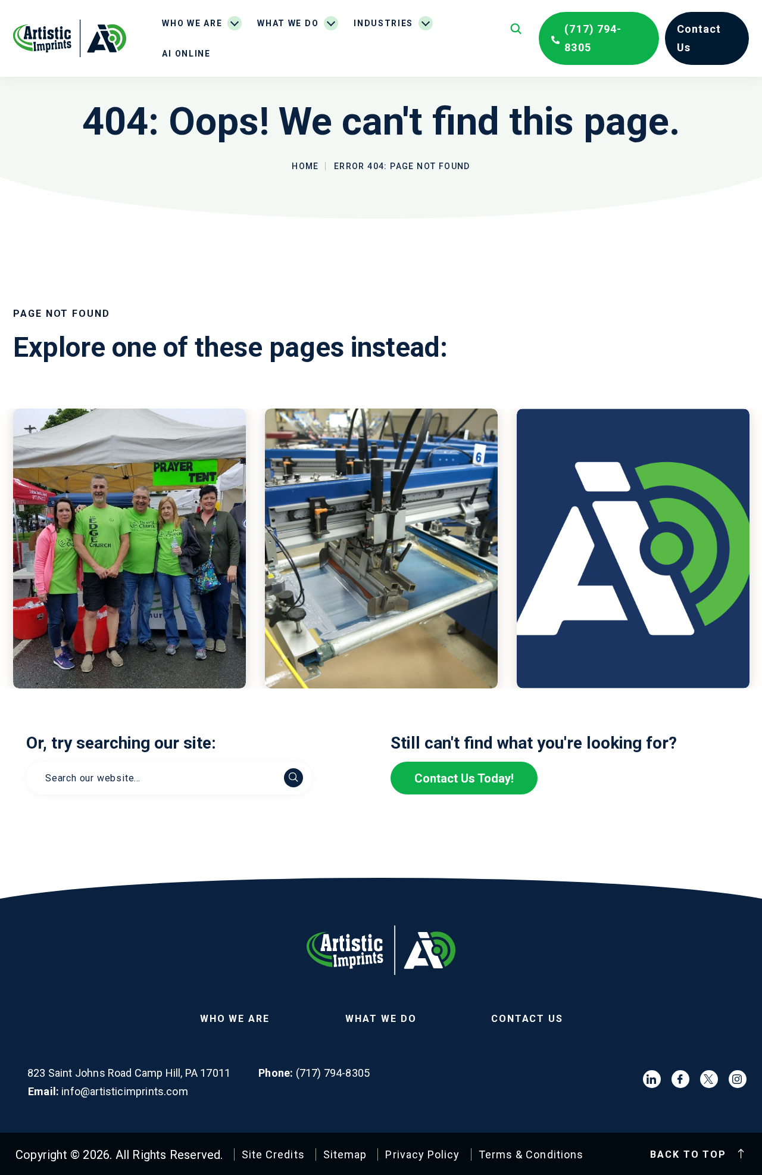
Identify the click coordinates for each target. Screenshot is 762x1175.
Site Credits (273, 1154)
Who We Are (192, 23)
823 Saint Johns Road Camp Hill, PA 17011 (128, 1073)
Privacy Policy (422, 1154)
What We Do (287, 23)
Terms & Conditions (531, 1154)
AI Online (186, 53)
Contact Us (527, 1018)
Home (305, 166)
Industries (383, 23)
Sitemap (345, 1154)
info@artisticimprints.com (124, 1091)
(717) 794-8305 (593, 38)
